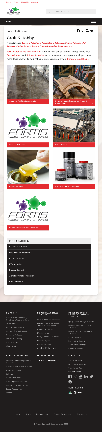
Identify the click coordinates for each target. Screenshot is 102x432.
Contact (34, 2)
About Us (24, 2)
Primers (9, 393)
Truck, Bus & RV (12, 324)
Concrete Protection (14, 335)
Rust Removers (65, 46)
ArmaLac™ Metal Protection (44, 46)
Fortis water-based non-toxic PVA (24, 51)
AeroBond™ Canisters (46, 348)
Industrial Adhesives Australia (47, 314)
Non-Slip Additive (75, 348)
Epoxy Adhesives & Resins (48, 337)
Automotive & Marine (15, 327)
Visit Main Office (75, 368)
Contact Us (81, 414)
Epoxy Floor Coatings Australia (81, 322)
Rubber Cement (23, 46)
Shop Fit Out (11, 346)
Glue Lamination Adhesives (48, 320)
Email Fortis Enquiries (77, 364)
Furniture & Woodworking (16, 331)
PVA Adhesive (15, 264)
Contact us (74, 356)
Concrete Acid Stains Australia (19, 367)
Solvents (9, 374)
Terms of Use (42, 414)
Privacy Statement (62, 414)
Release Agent (43, 340)
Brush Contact (14, 55)
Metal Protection (46, 356)
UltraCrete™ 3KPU (13, 378)
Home (8, 2)
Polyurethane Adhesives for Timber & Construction (49, 324)
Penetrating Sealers (76, 341)
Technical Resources (48, 360)
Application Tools (13, 370)
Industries (11, 313)
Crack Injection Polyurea (16, 381)
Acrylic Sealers (74, 337)
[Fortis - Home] (15, 11)
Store (16, 2)
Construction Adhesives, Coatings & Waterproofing (17, 319)
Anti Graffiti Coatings (77, 345)
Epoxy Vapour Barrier (15, 389)
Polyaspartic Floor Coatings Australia (80, 332)
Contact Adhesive (73, 43)
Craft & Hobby (12, 342)
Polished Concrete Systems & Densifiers (18, 362)
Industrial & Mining (14, 339)
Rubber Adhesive (35, 55)
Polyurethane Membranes (17, 385)
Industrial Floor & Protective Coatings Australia (79, 315)
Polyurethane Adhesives (53, 43)
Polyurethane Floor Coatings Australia (80, 326)
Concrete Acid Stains (31, 43)
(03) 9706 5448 (75, 361)
